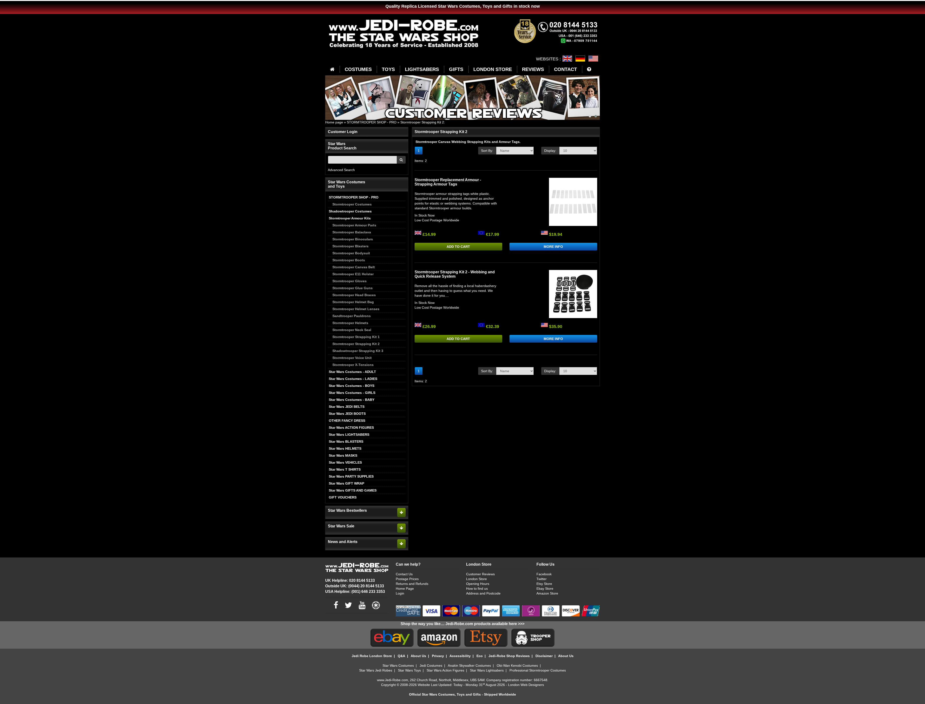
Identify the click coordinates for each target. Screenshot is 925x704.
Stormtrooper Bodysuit (351, 253)
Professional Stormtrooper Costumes (537, 670)
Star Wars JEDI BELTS (346, 407)
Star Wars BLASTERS (346, 441)
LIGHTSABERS (422, 69)
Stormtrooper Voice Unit (352, 358)
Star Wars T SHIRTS (345, 469)
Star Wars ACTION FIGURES (351, 427)
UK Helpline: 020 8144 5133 (350, 580)
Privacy (438, 656)
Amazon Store (547, 593)
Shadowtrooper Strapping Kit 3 (357, 351)
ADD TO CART (458, 247)
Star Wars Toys (409, 670)
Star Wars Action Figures (445, 670)
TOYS (388, 69)
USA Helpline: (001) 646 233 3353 (355, 591)
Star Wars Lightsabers (487, 670)
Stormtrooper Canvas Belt (353, 267)
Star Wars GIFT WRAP (346, 483)
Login (400, 593)
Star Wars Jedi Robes (375, 670)
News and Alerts (342, 542)
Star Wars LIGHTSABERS (349, 434)
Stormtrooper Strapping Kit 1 (356, 337)
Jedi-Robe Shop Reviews (509, 656)
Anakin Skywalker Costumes (469, 665)
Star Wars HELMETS (345, 448)
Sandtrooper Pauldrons (351, 316)
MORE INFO (553, 247)
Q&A (401, 656)
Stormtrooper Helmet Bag (353, 302)
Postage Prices (407, 579)
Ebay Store (544, 588)
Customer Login (342, 132)
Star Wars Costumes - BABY (351, 400)
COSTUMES (358, 69)
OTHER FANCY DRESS (347, 420)
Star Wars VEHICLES (345, 462)
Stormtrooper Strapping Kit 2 (422, 122)
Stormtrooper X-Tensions (353, 365)
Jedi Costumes (431, 665)
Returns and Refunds (412, 584)
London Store (476, 579)
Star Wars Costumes (398, 665)
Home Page (405, 588)
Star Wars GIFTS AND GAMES (353, 490)
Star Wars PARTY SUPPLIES (351, 476)
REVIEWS (533, 69)
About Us (418, 656)
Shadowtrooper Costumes (350, 211)
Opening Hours (477, 584)
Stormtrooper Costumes (352, 204)
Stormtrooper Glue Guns (352, 288)
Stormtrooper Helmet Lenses (355, 309)
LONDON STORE (492, 69)
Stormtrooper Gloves (349, 281)
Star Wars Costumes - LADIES (353, 379)
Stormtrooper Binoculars (352, 239)
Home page (334, 122)
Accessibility (460, 656)
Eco (479, 656)
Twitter (541, 579)
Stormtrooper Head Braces (354, 295)
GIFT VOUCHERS (343, 497)
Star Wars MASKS (343, 455)
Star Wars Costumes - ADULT (352, 372)
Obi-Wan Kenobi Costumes (517, 665)
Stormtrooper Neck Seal (351, 330)
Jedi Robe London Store (372, 656)
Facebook (544, 574)
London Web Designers (526, 685)
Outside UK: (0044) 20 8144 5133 (354, 586)
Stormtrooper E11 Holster (353, 274)
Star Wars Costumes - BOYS (351, 386)
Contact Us (404, 574)
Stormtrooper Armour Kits (350, 218)
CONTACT (565, 69)
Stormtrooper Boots (348, 260)
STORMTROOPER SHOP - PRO (371, 122)
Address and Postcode (483, 593)
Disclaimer (544, 656)
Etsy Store (544, 584)
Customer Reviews (480, 574)
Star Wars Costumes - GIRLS (352, 393)
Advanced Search (341, 170)
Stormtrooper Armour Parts (354, 225)
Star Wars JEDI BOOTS (347, 414)
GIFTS (456, 69)
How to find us (477, 588)
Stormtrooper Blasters (350, 246)
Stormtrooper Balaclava (351, 232)
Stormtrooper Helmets (350, 323)
